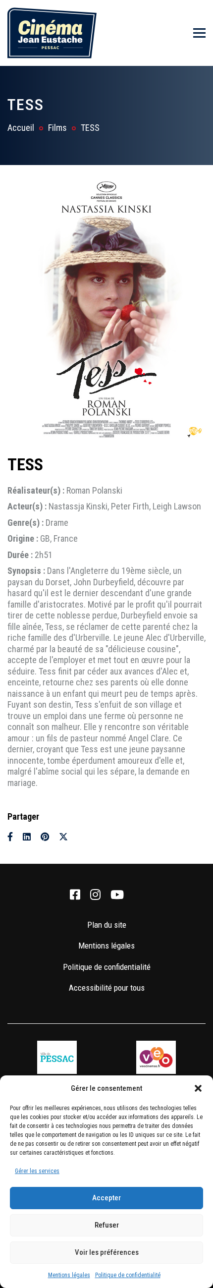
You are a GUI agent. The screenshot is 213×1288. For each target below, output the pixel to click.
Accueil (20, 127)
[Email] (81, 837)
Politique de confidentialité (127, 1275)
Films (57, 127)
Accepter (106, 1197)
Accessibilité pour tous (107, 988)
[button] (198, 1088)
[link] (75, 895)
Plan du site (106, 925)
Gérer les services (37, 1171)
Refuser (107, 1225)
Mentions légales (69, 1275)
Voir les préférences (107, 1252)
